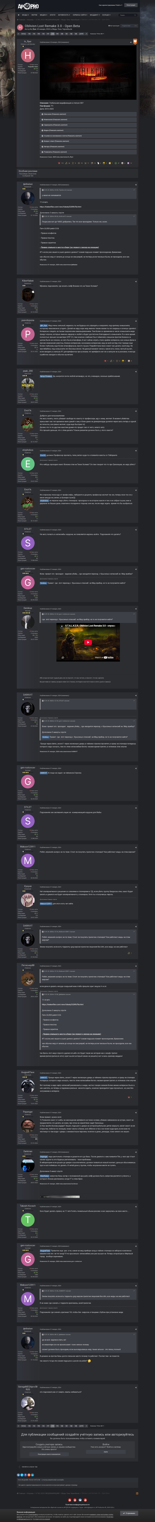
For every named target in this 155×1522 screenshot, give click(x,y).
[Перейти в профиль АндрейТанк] (28, 1086)
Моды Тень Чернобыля (62, 29)
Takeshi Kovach (28, 1205)
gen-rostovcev (28, 568)
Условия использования (41, 1519)
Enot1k (27, 410)
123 (76, 34)
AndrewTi (62, 216)
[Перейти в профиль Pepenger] (28, 1126)
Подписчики (126, 26)
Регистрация (131, 5)
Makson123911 (28, 846)
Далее (81, 33)
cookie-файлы (33, 1514)
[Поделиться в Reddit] (29, 1475)
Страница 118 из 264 (96, 34)
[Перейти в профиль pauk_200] (28, 385)
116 (43, 34)
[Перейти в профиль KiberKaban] (28, 294)
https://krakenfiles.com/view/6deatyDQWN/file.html (60, 207)
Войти (106, 1452)
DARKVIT (28, 694)
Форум (34, 15)
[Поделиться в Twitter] (21, 1475)
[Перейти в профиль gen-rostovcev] (28, 582)
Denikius (43, 583)
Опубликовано (50, 42)
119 (57, 34)
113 (29, 34)
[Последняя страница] (86, 33)
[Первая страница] (18, 33)
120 (62, 34)
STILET (28, 529)
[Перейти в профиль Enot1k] (28, 424)
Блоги (52, 15)
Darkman (27, 1151)
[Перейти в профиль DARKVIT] (28, 709)
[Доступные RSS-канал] (137, 1493)
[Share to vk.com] (18, 1475)
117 (48, 34)
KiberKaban (28, 280)
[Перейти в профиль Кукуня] (28, 900)
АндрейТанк (27, 1072)
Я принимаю (130, 1513)
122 (71, 34)
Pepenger (28, 1111)
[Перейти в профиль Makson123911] (28, 860)
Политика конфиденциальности (77, 1505)
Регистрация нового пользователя (49, 1454)
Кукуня (28, 886)
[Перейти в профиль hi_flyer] (20, 27)
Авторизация (114, 26)
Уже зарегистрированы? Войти (110, 5)
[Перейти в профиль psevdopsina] (28, 334)
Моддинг (94, 15)
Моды (25, 15)
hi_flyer (27, 41)
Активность (63, 15)
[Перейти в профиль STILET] (28, 543)
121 (66, 34)
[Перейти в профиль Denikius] (28, 622)
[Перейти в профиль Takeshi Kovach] (28, 1220)
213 (136, 25)
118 (53, 34)
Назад (23, 33)
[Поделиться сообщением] (130, 42)
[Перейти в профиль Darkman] (28, 1165)
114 (34, 34)
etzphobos (27, 450)
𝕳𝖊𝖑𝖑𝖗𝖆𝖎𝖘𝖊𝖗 (28, 184)
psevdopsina (28, 320)
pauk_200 (28, 371)
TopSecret (62, 190)
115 (39, 34)
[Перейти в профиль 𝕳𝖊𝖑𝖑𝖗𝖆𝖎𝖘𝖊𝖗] (28, 198)
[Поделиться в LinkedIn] (32, 1475)
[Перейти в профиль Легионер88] (28, 979)
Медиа (43, 15)
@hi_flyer (43, 326)
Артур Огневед (46, 376)
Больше (105, 15)
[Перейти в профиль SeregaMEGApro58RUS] (28, 1403)
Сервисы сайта (79, 15)
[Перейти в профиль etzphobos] (28, 464)
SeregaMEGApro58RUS (27, 1388)
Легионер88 (27, 965)
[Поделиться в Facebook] (25, 1475)
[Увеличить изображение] (88, 72)
